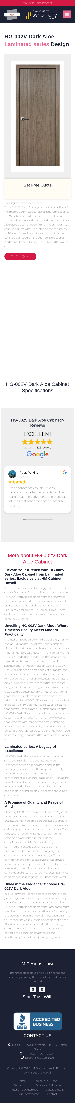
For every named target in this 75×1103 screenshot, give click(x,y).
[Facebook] (33, 989)
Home (22, 1080)
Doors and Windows (48, 1085)
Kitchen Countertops (24, 1089)
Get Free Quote (20, 256)
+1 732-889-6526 (44, 1057)
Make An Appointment (37, 2)
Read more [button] (15, 506)
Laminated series (26, 44)
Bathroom (20, 1085)
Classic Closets (55, 1089)
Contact (52, 1093)
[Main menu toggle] (67, 14)
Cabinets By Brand (46, 1080)
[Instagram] (42, 989)
